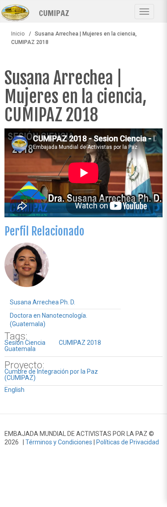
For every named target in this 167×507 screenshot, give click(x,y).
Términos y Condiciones (58, 442)
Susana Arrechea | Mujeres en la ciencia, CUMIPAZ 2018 (75, 97)
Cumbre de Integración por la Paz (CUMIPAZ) (51, 374)
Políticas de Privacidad (127, 442)
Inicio (17, 34)
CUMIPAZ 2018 (80, 342)
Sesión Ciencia (24, 342)
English (14, 389)
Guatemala (20, 348)
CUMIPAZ (54, 12)
